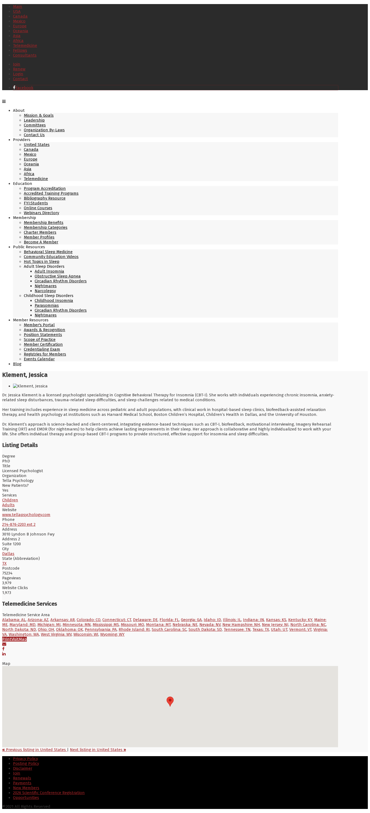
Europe (20, 26)
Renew (19, 69)
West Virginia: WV (56, 634)
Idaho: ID (212, 619)
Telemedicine (25, 45)
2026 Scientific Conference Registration (49, 792)
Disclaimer (22, 768)
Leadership (34, 120)
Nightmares (46, 285)
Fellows (20, 50)
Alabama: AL (14, 619)
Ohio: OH (46, 629)
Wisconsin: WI (85, 634)
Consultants (25, 55)
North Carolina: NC (308, 624)
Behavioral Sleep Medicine (48, 251)
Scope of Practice (40, 339)
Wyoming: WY (112, 634)
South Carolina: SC (169, 629)
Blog (17, 363)
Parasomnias (47, 305)
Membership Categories (45, 227)
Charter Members (40, 232)
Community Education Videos (51, 256)
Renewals (22, 778)
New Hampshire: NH (241, 624)
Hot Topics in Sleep (41, 261)
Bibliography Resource (45, 198)
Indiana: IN (253, 619)
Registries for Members (45, 354)
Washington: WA (24, 634)
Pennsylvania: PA (101, 629)
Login (18, 73)
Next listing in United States (98, 749)
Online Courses (38, 207)
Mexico (19, 21)
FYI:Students (36, 203)
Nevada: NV (209, 624)
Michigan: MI (49, 624)
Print (6, 639)
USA (17, 11)
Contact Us (34, 134)
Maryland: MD (22, 624)
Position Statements (43, 334)
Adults (8, 504)
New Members (26, 787)
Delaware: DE (145, 619)
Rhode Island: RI (134, 629)
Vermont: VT (300, 629)
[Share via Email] (4, 644)
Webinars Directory (41, 212)
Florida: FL (169, 619)
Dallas (8, 553)
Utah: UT (279, 629)
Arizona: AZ (38, 619)
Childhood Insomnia (54, 300)
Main (17, 6)
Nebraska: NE (185, 624)
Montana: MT (158, 624)
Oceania (20, 30)
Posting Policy (26, 763)
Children (10, 500)
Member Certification (43, 344)
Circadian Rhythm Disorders (61, 281)
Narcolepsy (45, 290)
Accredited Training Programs (51, 193)
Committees (35, 125)
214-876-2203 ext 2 (18, 524)
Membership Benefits (43, 222)
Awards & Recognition (44, 329)
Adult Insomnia (49, 271)
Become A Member (41, 242)
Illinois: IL (232, 619)
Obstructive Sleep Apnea (58, 276)
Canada (20, 16)
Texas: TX (260, 629)
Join (16, 64)
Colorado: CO (88, 619)
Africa (18, 40)
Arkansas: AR (62, 619)
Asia (17, 35)
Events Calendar (39, 359)
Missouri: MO (132, 624)
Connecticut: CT (116, 619)
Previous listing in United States (34, 749)
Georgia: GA (191, 619)
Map (23, 639)
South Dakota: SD (205, 629)
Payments (22, 783)
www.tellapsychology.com (26, 514)
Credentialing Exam (42, 349)
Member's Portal (39, 324)
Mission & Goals (39, 115)
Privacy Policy (25, 758)
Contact (20, 78)
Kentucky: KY (300, 619)
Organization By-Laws (44, 130)
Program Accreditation (45, 188)
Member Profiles (39, 237)
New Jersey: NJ (275, 624)
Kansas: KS (276, 619)
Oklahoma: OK (69, 629)
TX (4, 563)
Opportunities (26, 797)
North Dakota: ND (19, 629)
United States (37, 144)
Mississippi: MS (106, 624)
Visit (15, 639)
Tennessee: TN (237, 629)
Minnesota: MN (77, 624)
